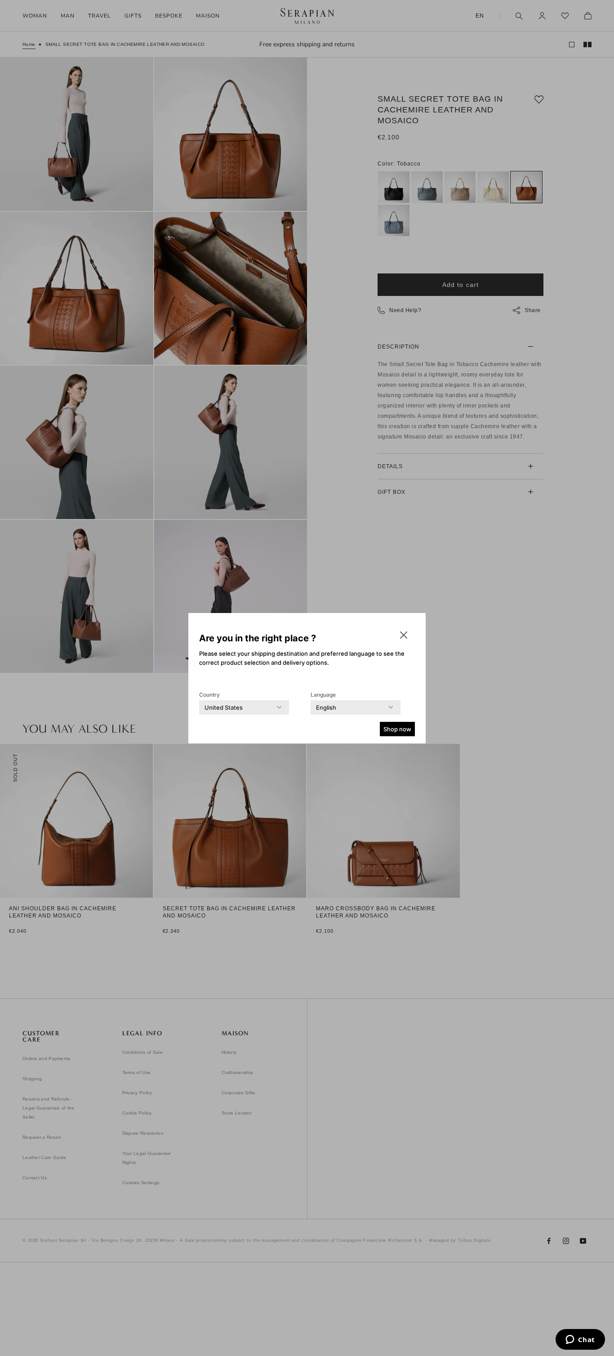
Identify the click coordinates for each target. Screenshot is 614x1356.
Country (209, 694)
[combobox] (224, 707)
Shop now (397, 729)
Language (323, 694)
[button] (403, 635)
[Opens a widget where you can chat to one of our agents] (580, 1340)
